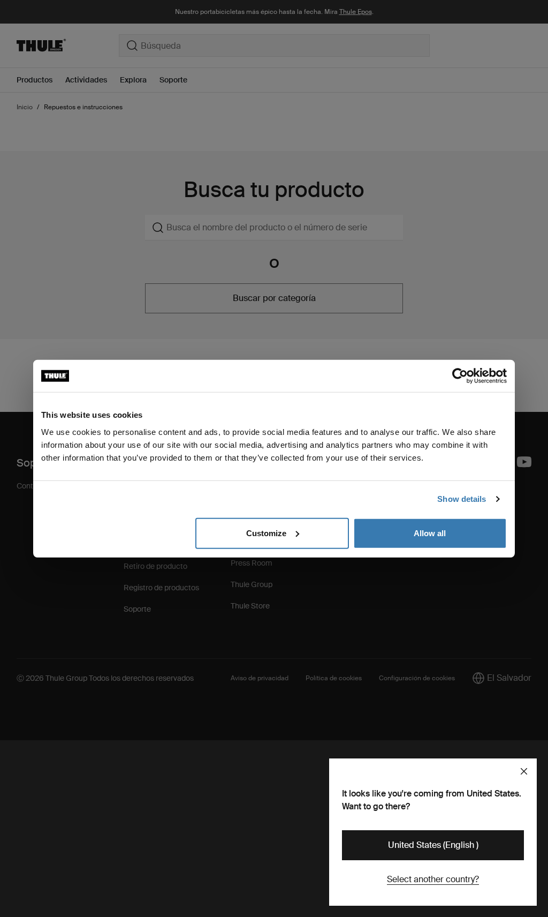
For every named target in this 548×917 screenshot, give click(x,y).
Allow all (430, 532)
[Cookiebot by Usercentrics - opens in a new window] (460, 376)
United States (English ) (433, 845)
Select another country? (433, 879)
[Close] (523, 771)
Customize (266, 532)
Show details (461, 498)
